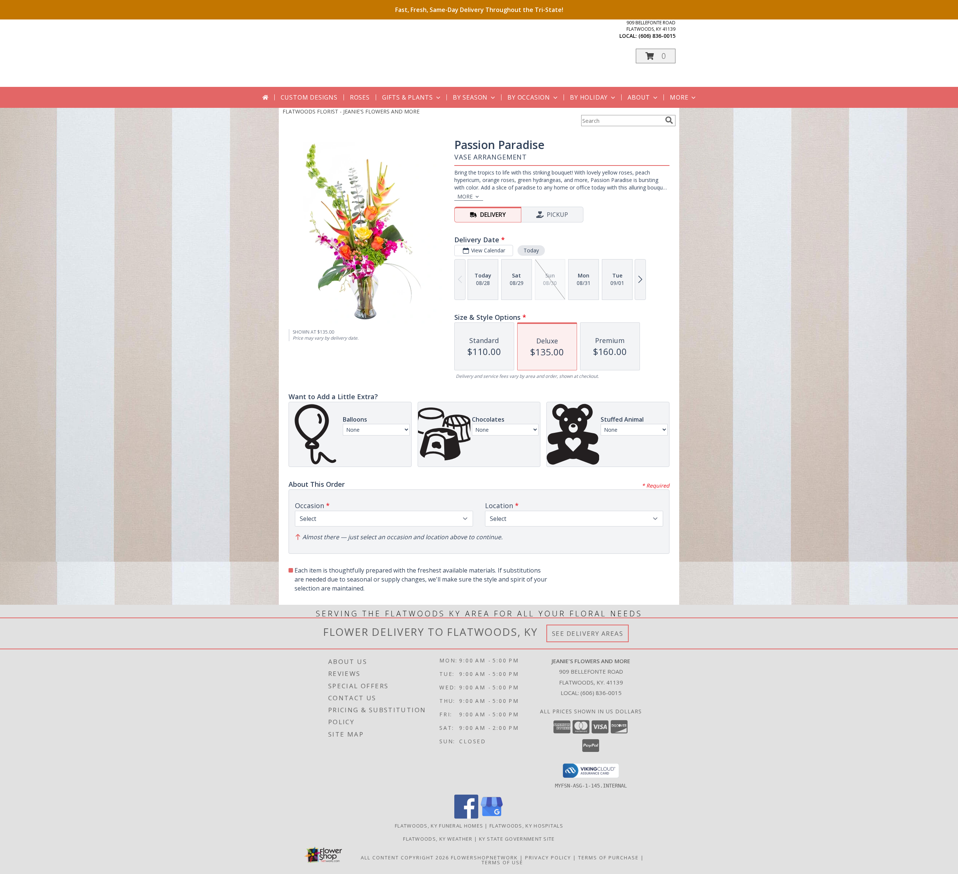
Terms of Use (502, 862)
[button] (655, 56)
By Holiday (589, 97)
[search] (669, 120)
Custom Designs (309, 97)
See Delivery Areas (587, 633)
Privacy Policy (548, 857)
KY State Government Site (517, 838)
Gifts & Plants (407, 97)
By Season (470, 97)
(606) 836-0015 (656, 35)
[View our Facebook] (466, 816)
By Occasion (528, 97)
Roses (360, 97)
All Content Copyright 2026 (405, 857)
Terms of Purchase (608, 857)
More (679, 97)
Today (531, 250)
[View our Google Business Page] (492, 816)
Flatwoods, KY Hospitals (526, 825)
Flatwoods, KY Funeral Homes (439, 825)
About (639, 97)
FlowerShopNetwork (484, 857)
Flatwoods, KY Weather (437, 838)
